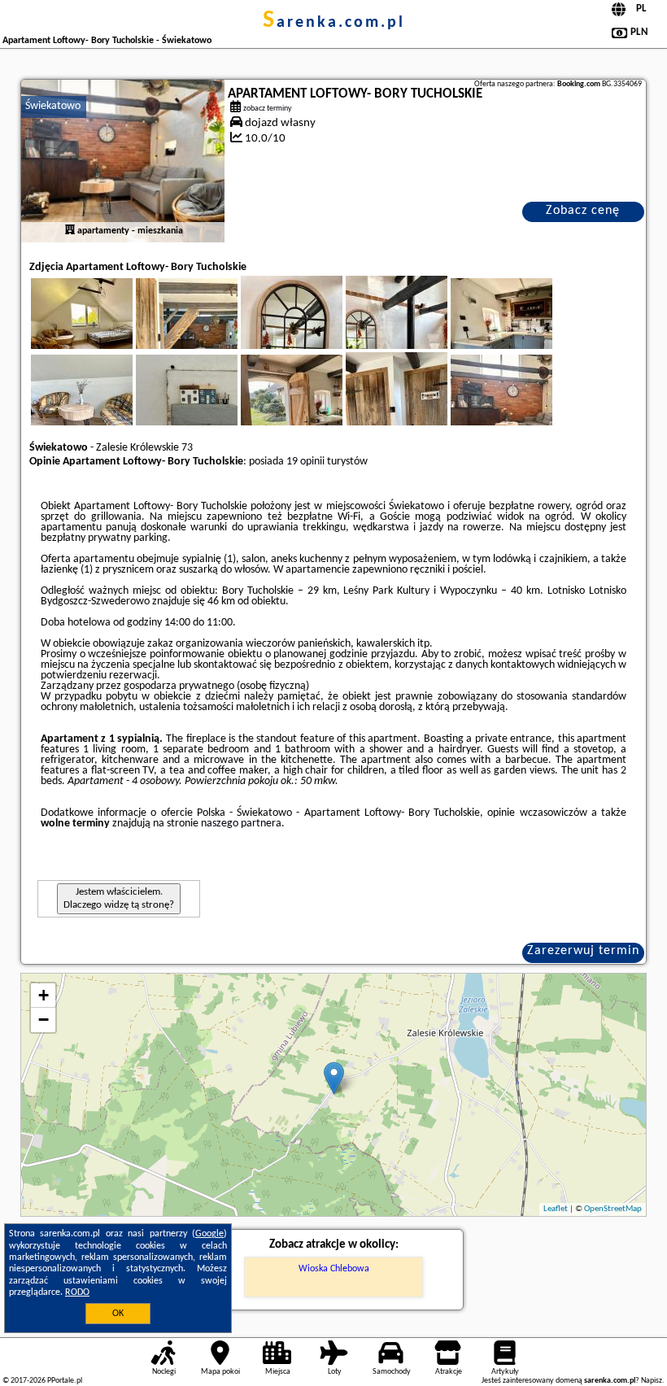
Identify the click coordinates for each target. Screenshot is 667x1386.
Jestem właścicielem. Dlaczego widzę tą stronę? (118, 898)
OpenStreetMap (613, 1209)
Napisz (651, 1380)
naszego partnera (241, 823)
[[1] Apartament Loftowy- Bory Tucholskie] (123, 161)
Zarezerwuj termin (583, 950)
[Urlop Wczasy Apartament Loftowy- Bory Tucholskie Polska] (104, 333)
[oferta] (70, 231)
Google (209, 1234)
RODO (77, 1292)
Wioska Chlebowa (334, 1269)
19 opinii (305, 461)
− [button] (43, 1019)
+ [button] (43, 995)
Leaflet (555, 1209)
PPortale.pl (64, 1380)
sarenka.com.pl (334, 23)
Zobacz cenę (583, 210)
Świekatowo (53, 106)
